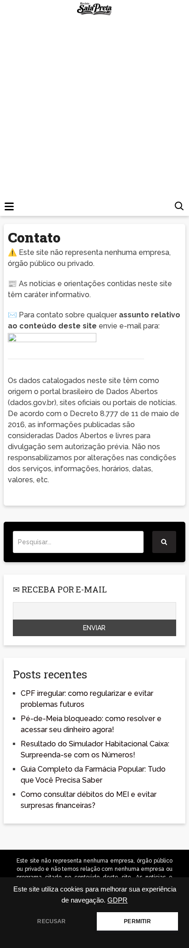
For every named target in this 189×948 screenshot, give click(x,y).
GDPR (117, 900)
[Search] (164, 542)
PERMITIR (137, 921)
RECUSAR (51, 921)
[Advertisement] (94, 116)
